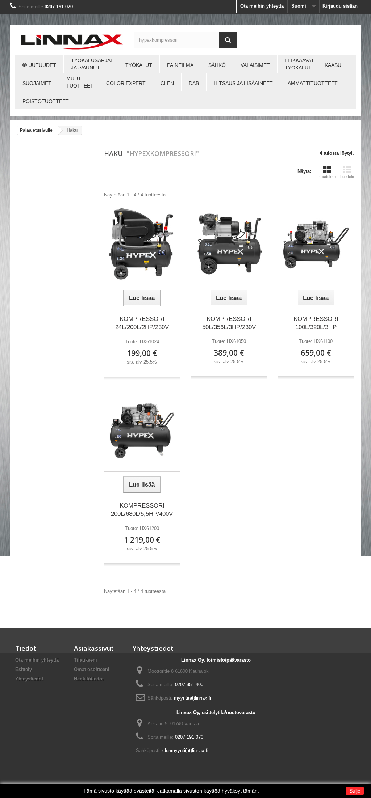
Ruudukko (327, 176)
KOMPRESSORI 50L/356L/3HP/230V (229, 323)
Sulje (354, 791)
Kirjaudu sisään (340, 6)
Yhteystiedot (29, 679)
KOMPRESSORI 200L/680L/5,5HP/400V (142, 509)
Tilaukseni (85, 660)
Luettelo (347, 176)
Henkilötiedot (89, 679)
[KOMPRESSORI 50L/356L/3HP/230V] (229, 243)
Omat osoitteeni (91, 669)
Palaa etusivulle (36, 130)
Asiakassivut (94, 648)
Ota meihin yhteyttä (262, 6)
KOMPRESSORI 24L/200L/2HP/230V (142, 323)
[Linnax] (72, 42)
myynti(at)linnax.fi (192, 698)
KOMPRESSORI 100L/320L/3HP (315, 323)
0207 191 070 (59, 6)
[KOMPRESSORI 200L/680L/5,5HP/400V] (142, 431)
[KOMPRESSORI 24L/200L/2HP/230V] (142, 243)
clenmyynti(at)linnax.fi (185, 750)
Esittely (23, 669)
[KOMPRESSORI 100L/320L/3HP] (316, 243)
